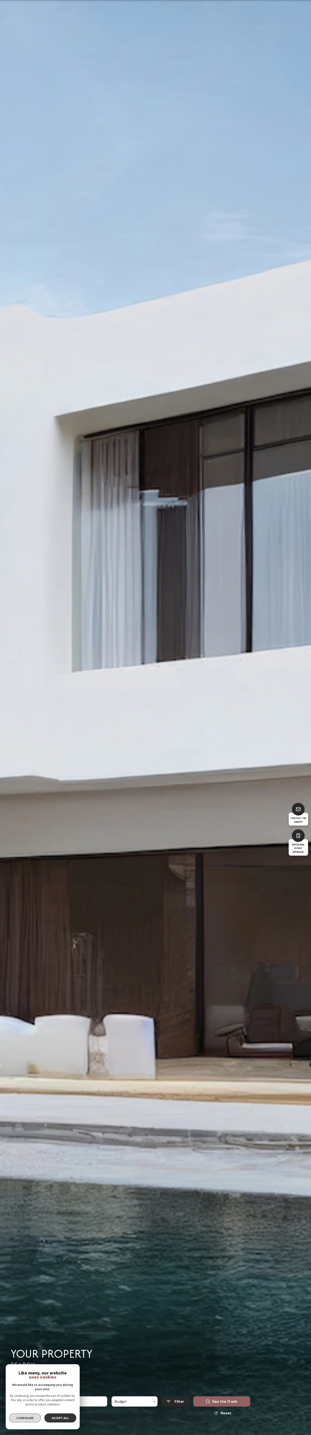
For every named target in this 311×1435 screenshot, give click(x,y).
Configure (25, 1418)
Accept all (60, 1418)
